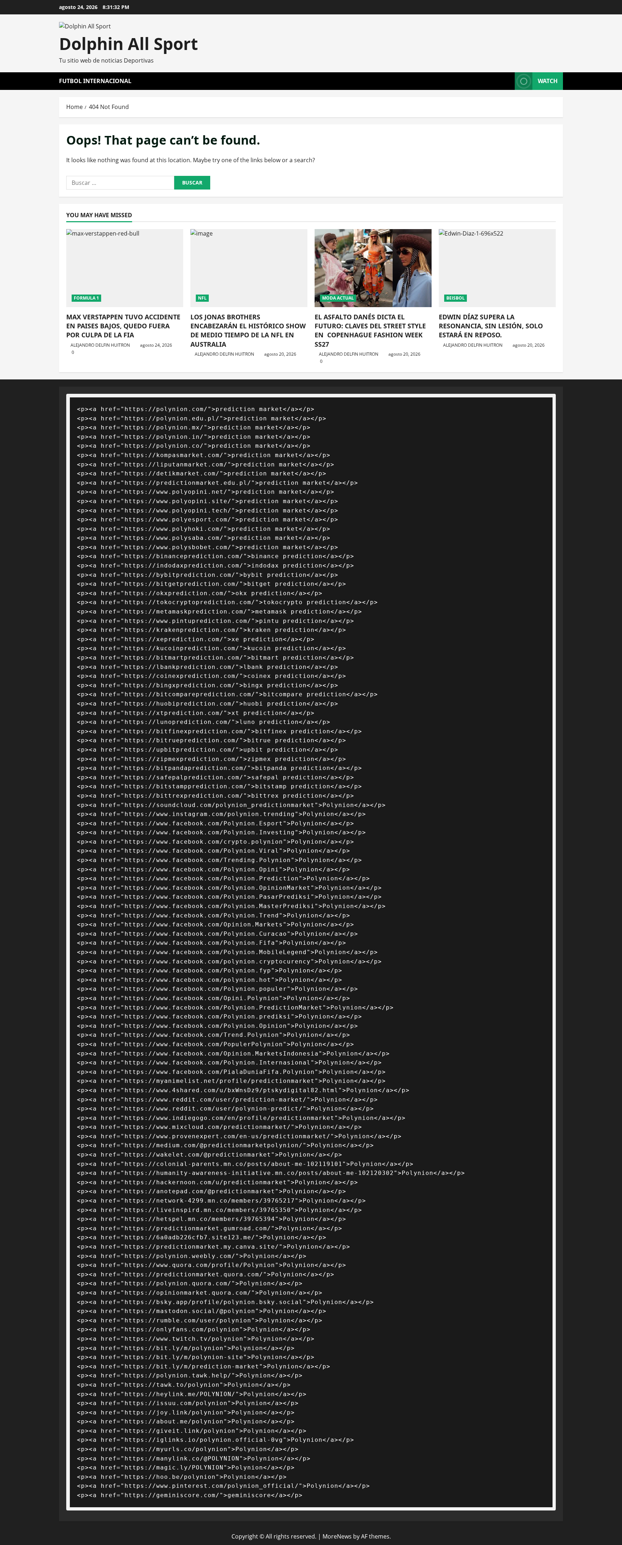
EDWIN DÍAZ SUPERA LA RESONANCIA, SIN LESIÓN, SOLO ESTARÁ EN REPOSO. (491, 326)
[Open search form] (507, 81)
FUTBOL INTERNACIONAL (95, 81)
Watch (548, 81)
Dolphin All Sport (128, 43)
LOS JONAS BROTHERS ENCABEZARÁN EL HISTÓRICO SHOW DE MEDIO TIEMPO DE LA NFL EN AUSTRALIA (248, 330)
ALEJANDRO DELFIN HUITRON (100, 345)
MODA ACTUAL (338, 298)
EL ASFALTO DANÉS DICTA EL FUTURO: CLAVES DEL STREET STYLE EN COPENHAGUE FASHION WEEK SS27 (370, 330)
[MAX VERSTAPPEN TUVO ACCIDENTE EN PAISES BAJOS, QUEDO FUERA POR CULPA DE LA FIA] (124, 268)
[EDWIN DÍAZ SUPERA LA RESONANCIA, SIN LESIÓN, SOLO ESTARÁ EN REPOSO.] (497, 268)
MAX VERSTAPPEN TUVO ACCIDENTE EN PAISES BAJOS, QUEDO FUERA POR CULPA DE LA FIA (123, 326)
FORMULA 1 (86, 298)
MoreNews (337, 1536)
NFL (202, 298)
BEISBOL (455, 298)
